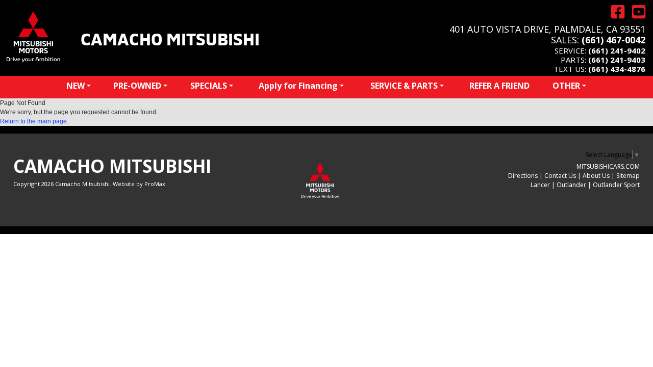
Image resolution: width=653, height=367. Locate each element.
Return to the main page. (34, 121)
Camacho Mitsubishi (170, 37)
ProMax (154, 184)
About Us (596, 175)
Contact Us (560, 175)
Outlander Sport (616, 184)
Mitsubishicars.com (608, 166)
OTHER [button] (566, 85)
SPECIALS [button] (208, 85)
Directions (523, 175)
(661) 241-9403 (616, 60)
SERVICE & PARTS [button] (404, 85)
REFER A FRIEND (499, 85)
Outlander (571, 184)
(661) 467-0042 (613, 40)
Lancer (540, 184)
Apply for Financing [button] (298, 85)
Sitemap (628, 175)
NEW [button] (75, 85)
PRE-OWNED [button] (137, 85)
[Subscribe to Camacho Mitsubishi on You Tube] (634, 12)
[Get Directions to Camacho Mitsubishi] (614, 12)
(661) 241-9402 (616, 50)
